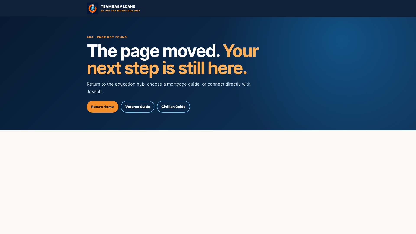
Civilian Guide (173, 106)
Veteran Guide (137, 106)
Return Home (102, 106)
